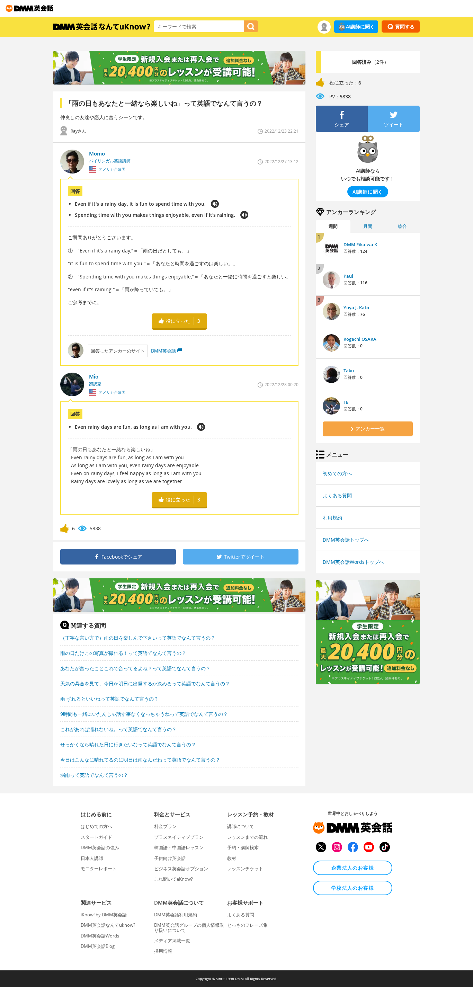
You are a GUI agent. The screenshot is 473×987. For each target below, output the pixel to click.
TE (345, 402)
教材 (231, 858)
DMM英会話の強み (100, 847)
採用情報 (163, 951)
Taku (348, 370)
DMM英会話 (163, 351)
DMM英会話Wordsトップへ (353, 562)
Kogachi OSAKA (359, 339)
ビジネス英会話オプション (181, 868)
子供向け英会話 (170, 858)
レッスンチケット (245, 868)
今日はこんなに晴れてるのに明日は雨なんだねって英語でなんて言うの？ (140, 759)
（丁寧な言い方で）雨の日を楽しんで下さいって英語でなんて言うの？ (137, 637)
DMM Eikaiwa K (360, 244)
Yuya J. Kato (356, 307)
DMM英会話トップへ (346, 539)
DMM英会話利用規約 (175, 915)
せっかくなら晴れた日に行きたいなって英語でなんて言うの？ (128, 744)
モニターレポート (99, 868)
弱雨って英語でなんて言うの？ (94, 775)
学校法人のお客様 (352, 887)
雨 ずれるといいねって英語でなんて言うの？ (109, 698)
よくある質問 (337, 495)
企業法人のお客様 (352, 867)
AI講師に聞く (360, 26)
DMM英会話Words (100, 936)
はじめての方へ (96, 826)
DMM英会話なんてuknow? (108, 925)
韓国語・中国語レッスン (179, 847)
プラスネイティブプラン (179, 837)
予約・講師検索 (243, 847)
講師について (240, 826)
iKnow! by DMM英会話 (104, 915)
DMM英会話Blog (98, 946)
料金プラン (165, 826)
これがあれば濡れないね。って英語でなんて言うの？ (118, 729)
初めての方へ (337, 473)
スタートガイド (96, 837)
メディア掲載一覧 (172, 940)
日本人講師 (92, 858)
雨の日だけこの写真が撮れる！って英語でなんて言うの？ (123, 653)
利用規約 (332, 517)
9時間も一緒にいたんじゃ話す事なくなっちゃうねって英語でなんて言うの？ (144, 714)
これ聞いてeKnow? (173, 879)
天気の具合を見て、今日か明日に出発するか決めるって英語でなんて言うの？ (145, 683)
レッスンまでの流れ (247, 837)
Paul (348, 276)
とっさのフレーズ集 (247, 925)
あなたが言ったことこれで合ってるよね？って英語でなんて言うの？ (135, 668)
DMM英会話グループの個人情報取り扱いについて (189, 927)
